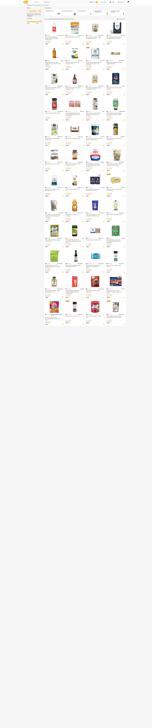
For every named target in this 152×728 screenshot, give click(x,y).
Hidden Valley (122, 111)
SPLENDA (123, 187)
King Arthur (102, 60)
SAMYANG (82, 111)
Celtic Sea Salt (101, 212)
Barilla (123, 86)
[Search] (97, 2)
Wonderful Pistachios (60, 263)
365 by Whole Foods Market (101, 35)
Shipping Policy (30, 15)
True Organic (60, 212)
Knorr (83, 238)
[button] (104, 2)
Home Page (29, 5)
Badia (103, 111)
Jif (103, 314)
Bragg (62, 60)
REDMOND (102, 162)
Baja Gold (123, 35)
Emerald (123, 238)
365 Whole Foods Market (101, 86)
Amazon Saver (60, 35)
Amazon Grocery (81, 60)
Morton (103, 187)
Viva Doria (102, 136)
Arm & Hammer (81, 35)
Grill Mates (123, 136)
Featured (123, 19)
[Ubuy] (25, 2)
